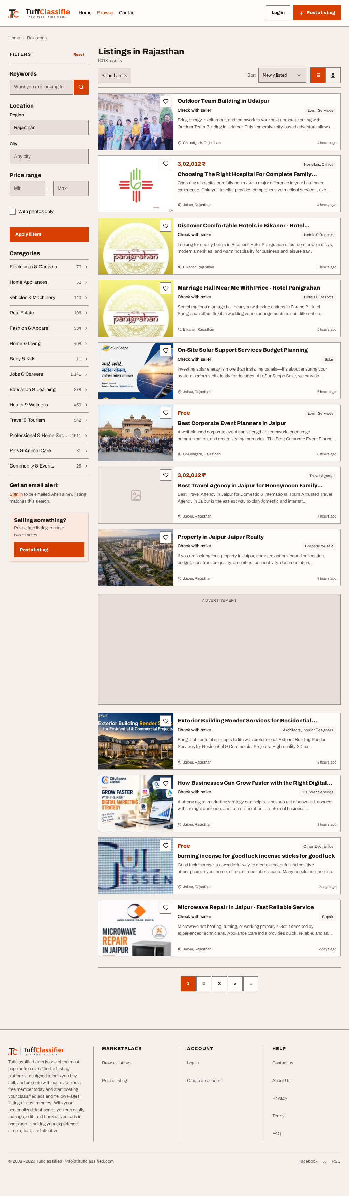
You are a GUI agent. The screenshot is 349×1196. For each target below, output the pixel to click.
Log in (278, 12)
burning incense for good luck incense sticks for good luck (256, 856)
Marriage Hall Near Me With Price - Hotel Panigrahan (249, 288)
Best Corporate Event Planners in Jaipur (232, 423)
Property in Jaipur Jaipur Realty (221, 537)
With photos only (36, 211)
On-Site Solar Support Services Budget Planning (243, 350)
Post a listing (34, 549)
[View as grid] (332, 75)
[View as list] (317, 75)
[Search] (81, 87)
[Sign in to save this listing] (165, 101)
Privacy (279, 1098)
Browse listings (117, 1063)
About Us (281, 1080)
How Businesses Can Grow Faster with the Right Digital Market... (252, 786)
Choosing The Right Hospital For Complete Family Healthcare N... (245, 177)
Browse (105, 12)
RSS (336, 1161)
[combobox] (41, 87)
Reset (78, 54)
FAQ (276, 1133)
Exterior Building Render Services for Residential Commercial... (245, 724)
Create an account (205, 1080)
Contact (127, 12)
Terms (278, 1116)
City (13, 144)
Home (85, 12)
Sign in (16, 494)
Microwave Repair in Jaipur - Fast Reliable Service (246, 907)
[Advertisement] (219, 652)
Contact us (282, 1063)
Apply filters (28, 234)
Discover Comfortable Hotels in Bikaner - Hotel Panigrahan (241, 229)
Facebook (308, 1161)
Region (17, 115)
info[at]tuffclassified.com (89, 1161)
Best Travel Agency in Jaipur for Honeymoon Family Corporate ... (247, 488)
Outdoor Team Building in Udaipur (224, 101)
